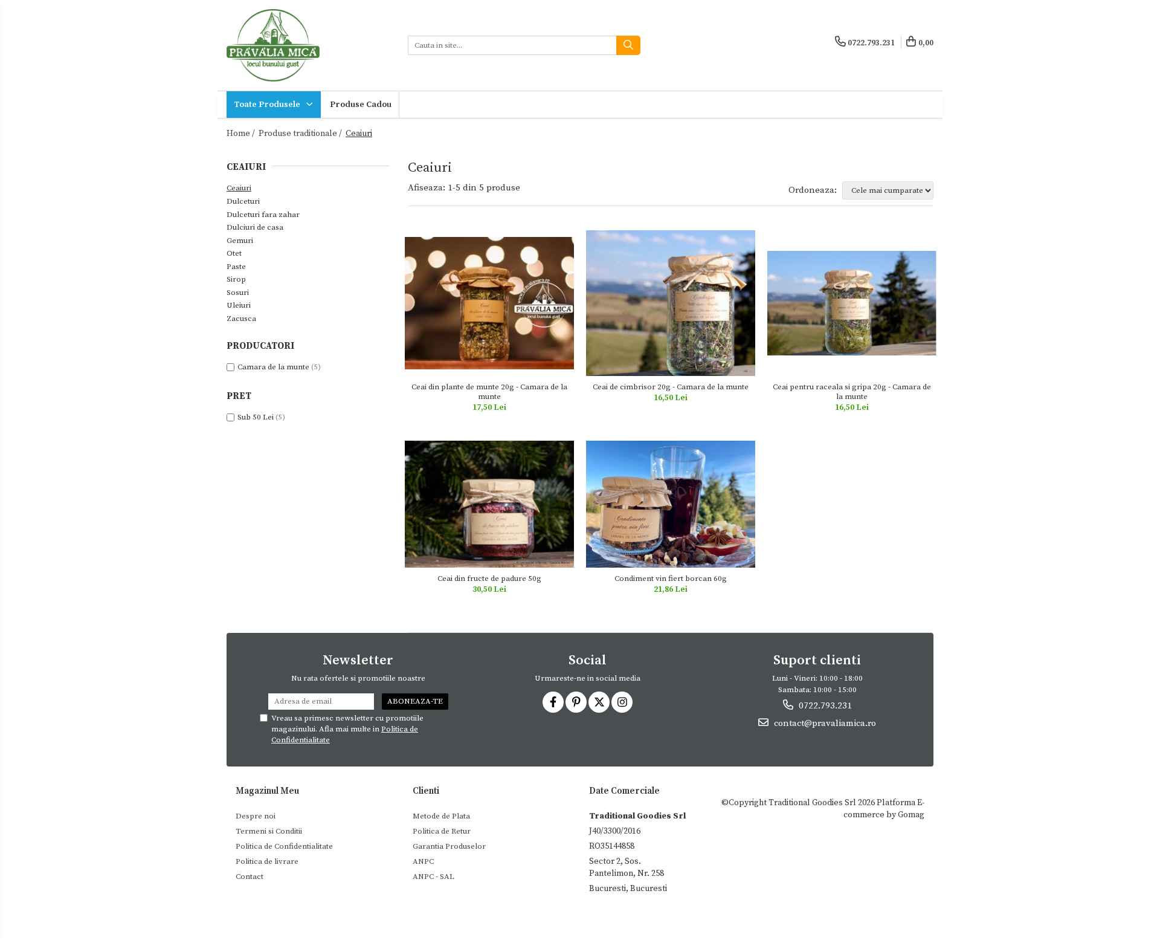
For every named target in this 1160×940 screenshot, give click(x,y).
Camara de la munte (273, 367)
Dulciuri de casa (255, 227)
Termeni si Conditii (269, 831)
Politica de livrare (267, 861)
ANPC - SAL (433, 876)
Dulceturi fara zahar (263, 214)
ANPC (423, 861)
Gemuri (240, 240)
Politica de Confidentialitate (284, 846)
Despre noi (256, 816)
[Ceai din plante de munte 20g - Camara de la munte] (489, 303)
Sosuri (238, 292)
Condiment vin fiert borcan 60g (670, 578)
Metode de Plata (441, 816)
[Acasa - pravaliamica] (308, 45)
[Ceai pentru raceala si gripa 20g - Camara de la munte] (851, 303)
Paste (236, 266)
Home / (242, 133)
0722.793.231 (824, 705)
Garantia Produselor (449, 846)
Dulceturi (243, 201)
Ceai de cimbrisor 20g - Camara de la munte (671, 387)
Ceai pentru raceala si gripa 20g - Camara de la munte (852, 391)
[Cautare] (628, 45)
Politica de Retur (442, 831)
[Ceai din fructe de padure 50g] (489, 504)
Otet (234, 253)
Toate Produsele (268, 104)
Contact (249, 876)
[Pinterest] (576, 702)
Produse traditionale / (301, 133)
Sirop (236, 279)
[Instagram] (622, 702)
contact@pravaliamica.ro (824, 723)
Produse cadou (361, 104)
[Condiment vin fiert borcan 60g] (670, 504)
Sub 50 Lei (255, 417)
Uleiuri (239, 305)
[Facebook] (553, 702)
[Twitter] (599, 702)
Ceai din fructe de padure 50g (489, 578)
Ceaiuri (239, 188)
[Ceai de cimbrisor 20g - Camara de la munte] (670, 303)
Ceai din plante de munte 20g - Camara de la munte (489, 391)
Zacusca (241, 318)
